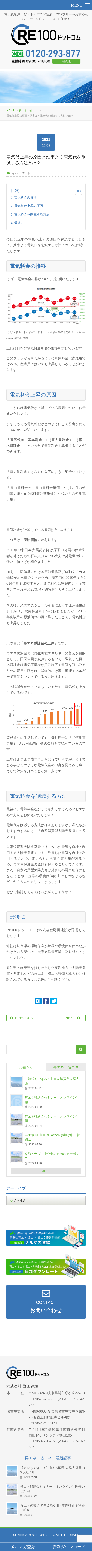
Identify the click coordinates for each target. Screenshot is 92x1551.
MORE (46, 1171)
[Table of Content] (78, 191)
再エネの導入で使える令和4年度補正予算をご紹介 (52, 1508)
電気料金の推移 (25, 197)
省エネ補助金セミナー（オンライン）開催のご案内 (52, 1489)
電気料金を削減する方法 (31, 214)
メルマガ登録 (23, 1547)
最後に (19, 223)
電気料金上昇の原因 (28, 206)
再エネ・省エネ (28, 110)
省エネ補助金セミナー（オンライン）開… (52, 1100)
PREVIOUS (24, 1018)
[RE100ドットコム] (46, 37)
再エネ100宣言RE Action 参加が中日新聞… (52, 1137)
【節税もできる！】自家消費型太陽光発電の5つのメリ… (52, 1470)
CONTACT (46, 1306)
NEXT (70, 1018)
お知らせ (26, 1067)
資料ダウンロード (69, 1547)
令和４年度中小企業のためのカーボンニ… (52, 1156)
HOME (10, 110)
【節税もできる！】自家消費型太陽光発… (52, 1081)
